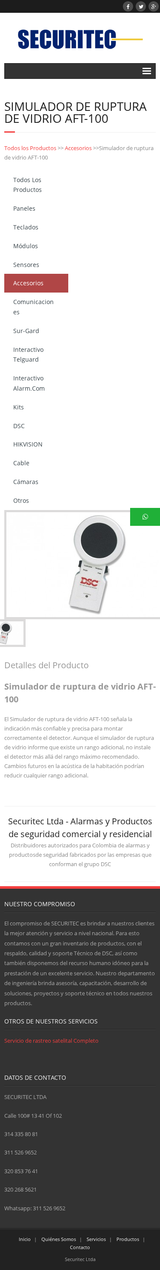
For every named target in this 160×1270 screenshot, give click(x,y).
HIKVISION (28, 444)
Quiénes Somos (58, 1239)
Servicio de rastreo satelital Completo (51, 1040)
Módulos (25, 246)
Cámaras (25, 482)
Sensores (26, 265)
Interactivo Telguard (28, 354)
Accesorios (78, 148)
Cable (21, 463)
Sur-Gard (26, 331)
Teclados (25, 227)
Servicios (96, 1239)
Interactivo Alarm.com (29, 383)
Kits (18, 407)
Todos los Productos (30, 148)
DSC (19, 426)
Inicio (25, 1239)
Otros (21, 500)
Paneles (24, 208)
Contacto (80, 1247)
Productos (127, 1239)
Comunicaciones (33, 307)
